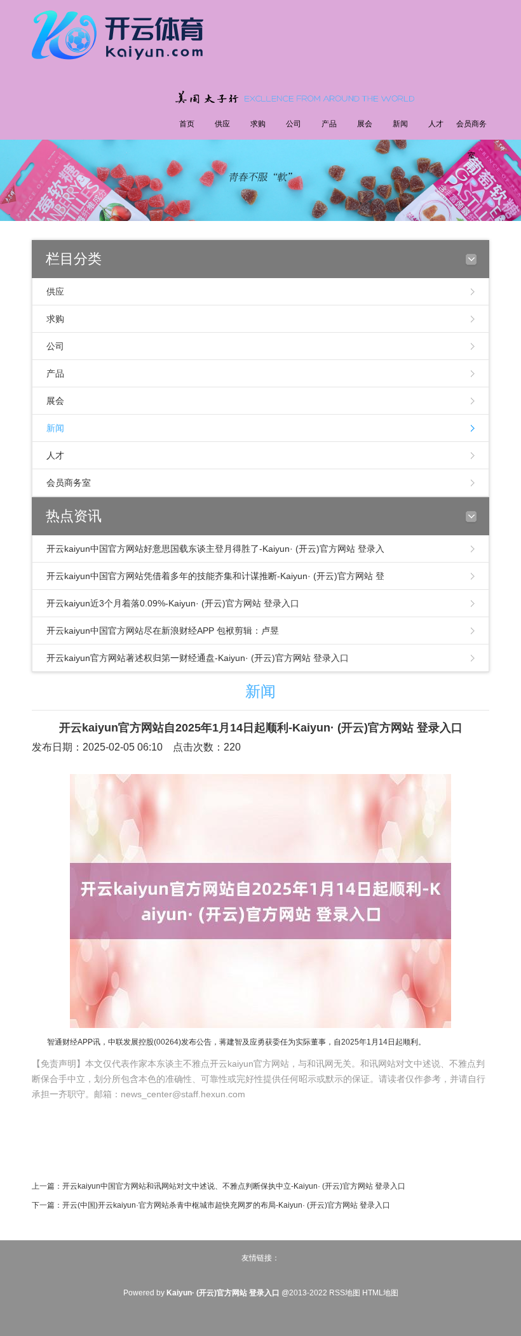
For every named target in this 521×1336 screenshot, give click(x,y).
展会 (364, 123)
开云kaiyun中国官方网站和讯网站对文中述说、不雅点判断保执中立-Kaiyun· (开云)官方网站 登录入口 (233, 1186)
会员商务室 (471, 139)
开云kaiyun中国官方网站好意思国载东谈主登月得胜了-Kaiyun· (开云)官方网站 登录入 (215, 549)
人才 (435, 123)
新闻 (400, 123)
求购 (258, 123)
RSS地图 (344, 1292)
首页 (186, 123)
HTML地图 (380, 1292)
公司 (293, 123)
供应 (222, 123)
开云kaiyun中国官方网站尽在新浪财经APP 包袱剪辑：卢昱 (162, 630)
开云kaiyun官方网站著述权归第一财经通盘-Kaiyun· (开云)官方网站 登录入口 (197, 658)
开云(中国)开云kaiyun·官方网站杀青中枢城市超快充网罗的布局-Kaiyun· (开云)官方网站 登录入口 (226, 1205)
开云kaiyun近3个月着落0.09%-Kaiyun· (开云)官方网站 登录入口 (172, 603)
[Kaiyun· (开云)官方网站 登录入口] (121, 33)
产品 (329, 123)
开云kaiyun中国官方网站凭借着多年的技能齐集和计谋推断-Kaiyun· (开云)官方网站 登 (215, 576)
